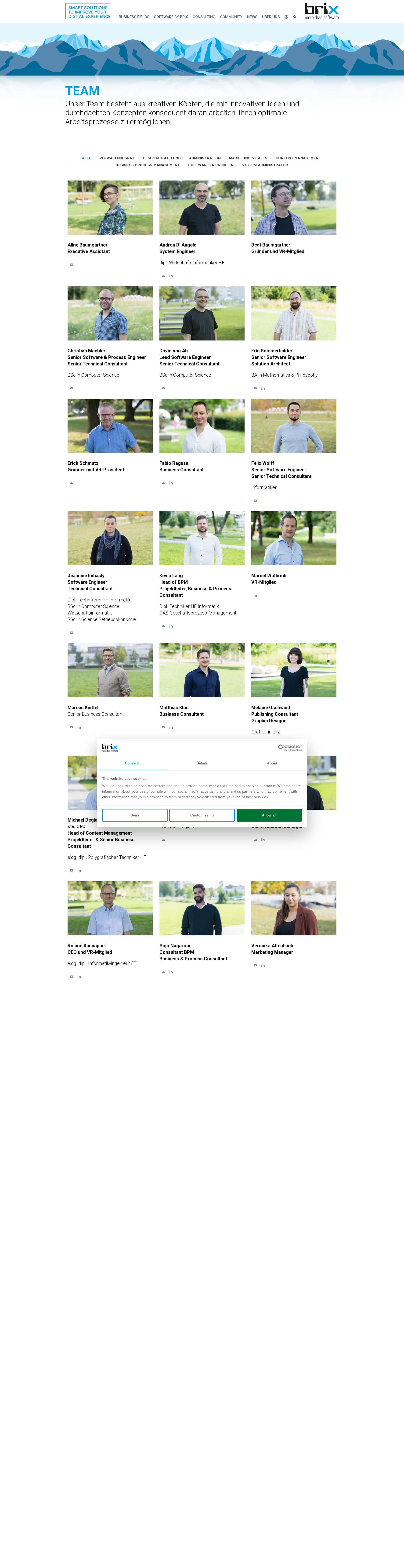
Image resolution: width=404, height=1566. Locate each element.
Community (231, 17)
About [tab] (272, 763)
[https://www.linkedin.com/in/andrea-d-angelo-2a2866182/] (171, 276)
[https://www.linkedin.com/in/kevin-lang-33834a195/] (171, 626)
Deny (134, 815)
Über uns (271, 17)
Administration (205, 158)
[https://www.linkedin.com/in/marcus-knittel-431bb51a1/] (79, 727)
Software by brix (171, 17)
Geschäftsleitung (162, 158)
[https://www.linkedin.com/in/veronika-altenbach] (263, 965)
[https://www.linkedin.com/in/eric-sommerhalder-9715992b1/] (263, 388)
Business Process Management (148, 165)
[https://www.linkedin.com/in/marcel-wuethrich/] (255, 595)
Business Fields (134, 17)
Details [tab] (202, 763)
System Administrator (265, 165)
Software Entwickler (210, 165)
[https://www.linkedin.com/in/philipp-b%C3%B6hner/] (263, 839)
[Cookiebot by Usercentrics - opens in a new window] (281, 747)
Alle (86, 158)
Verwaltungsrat (117, 158)
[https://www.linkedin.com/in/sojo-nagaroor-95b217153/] (171, 972)
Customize (199, 815)
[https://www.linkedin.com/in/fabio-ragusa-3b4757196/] (171, 483)
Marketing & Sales (248, 158)
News (252, 17)
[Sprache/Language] (286, 17)
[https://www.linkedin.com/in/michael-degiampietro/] (79, 870)
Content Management (298, 158)
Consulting (204, 17)
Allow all (269, 815)
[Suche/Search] (295, 17)
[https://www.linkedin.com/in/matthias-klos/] (171, 727)
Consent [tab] (132, 763)
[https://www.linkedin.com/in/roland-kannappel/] (79, 976)
